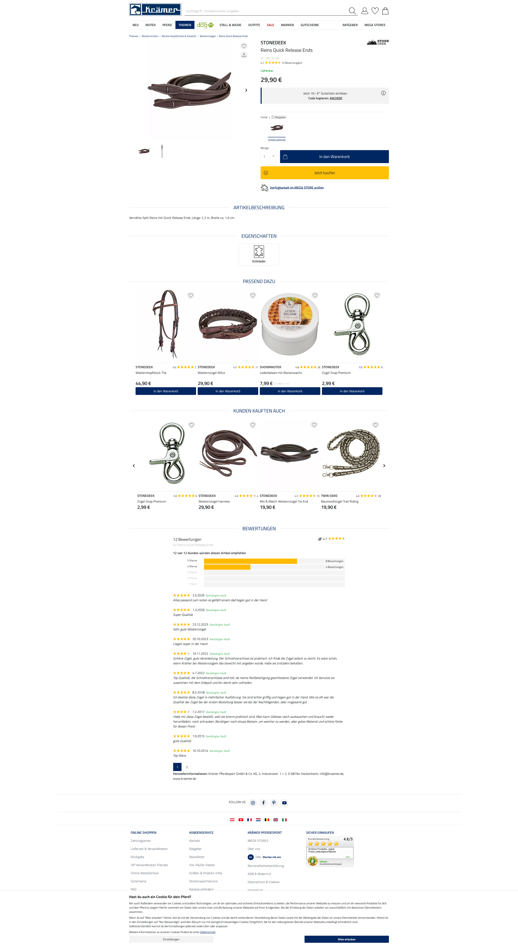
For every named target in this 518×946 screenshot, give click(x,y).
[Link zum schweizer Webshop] (242, 819)
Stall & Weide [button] (230, 24)
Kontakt (194, 840)
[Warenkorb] (385, 10)
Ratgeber (281, 117)
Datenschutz (207, 932)
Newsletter (197, 856)
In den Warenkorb (166, 391)
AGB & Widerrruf (259, 873)
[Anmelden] (364, 10)
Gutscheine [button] (310, 24)
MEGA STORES (375, 24)
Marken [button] (287, 24)
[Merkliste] (375, 10)
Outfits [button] (254, 24)
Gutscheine (138, 881)
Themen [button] (185, 24)
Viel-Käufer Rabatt (202, 864)
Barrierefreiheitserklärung (266, 865)
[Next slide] (246, 90)
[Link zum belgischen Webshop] (268, 819)
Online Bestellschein (145, 873)
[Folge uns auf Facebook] (263, 803)
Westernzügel (208, 36)
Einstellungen (171, 939)
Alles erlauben (347, 939)
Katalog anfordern (201, 889)
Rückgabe (137, 856)
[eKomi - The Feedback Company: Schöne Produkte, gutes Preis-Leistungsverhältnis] (330, 851)
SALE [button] (270, 24)
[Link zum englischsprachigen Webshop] (276, 819)
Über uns (254, 848)
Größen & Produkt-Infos (205, 873)
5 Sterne (192, 560)
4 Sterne (192, 566)
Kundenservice (201, 832)
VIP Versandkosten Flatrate (149, 864)
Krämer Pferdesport (265, 832)
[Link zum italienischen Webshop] (285, 819)
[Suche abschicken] (353, 11)
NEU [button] (136, 24)
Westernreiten (150, 36)
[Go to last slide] (134, 466)
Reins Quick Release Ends (233, 36)
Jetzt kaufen (324, 173)
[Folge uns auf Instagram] (253, 803)
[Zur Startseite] (155, 9)
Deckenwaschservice (203, 881)
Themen (133, 36)
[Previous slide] (132, 90)
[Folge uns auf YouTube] (284, 803)
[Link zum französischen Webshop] (250, 819)
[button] (205, 25)
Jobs (265, 856)
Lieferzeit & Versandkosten (149, 848)
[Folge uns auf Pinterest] (274, 803)
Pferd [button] (167, 24)
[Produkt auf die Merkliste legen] (244, 46)
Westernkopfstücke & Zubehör (179, 36)
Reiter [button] (150, 24)
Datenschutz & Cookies (263, 881)
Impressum (255, 890)
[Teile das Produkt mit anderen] (244, 55)
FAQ (133, 889)
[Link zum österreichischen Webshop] (233, 819)
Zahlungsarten (141, 840)
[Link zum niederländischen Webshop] (259, 819)
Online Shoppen (143, 832)
